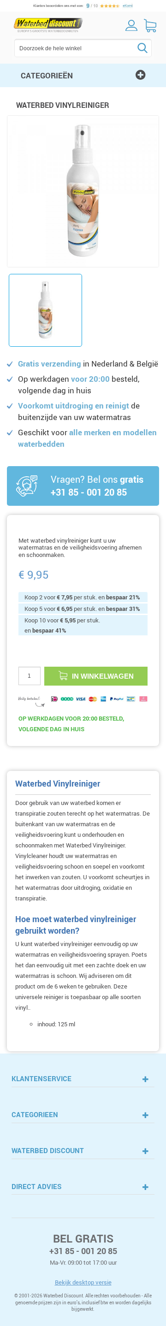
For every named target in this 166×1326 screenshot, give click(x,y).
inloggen (131, 25)
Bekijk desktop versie (83, 1282)
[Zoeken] (129, 48)
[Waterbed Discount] (48, 25)
